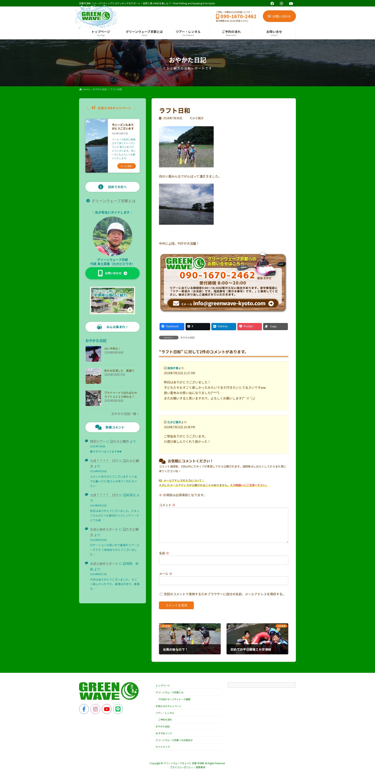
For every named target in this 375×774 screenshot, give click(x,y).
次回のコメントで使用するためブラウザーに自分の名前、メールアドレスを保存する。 (225, 594)
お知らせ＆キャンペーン (168, 706)
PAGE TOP (363, 747)
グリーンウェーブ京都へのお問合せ (174, 740)
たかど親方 (121, 441)
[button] (112, 273)
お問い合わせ (281, 16)
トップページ (163, 685)
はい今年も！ (112, 348)
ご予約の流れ (165, 719)
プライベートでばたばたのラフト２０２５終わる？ (120, 395)
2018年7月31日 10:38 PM (179, 427)
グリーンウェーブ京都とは (114, 200)
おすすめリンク (164, 733)
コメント (167, 504)
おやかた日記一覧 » (125, 413)
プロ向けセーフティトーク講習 (174, 699)
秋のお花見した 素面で (119, 371)
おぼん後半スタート (104, 529)
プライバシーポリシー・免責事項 (187, 767)
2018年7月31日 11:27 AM (179, 373)
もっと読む (126, 166)
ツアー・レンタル (165, 712)
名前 (164, 553)
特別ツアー (97, 441)
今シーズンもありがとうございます (123, 127)
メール (165, 573)
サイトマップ (163, 747)
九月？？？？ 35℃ (104, 460)
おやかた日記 (187, 337)
